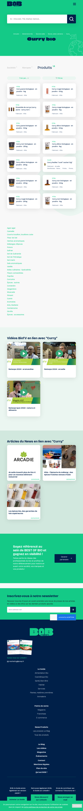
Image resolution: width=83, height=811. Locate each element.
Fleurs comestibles (15, 273)
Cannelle (10, 231)
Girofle (10, 311)
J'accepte (77, 806)
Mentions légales (41, 764)
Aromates (11, 302)
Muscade (11, 292)
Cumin (9, 298)
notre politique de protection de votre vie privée (43, 807)
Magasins (41, 710)
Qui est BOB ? (41, 772)
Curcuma (11, 279)
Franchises (41, 714)
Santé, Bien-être (41, 681)
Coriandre (11, 286)
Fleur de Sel (12, 238)
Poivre (10, 247)
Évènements (41, 756)
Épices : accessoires (15, 314)
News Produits (41, 727)
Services (41, 689)
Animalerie (41, 696)
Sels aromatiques (14, 263)
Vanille (9, 266)
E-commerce (41, 718)
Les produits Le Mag (41, 731)
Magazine (41, 752)
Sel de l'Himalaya (14, 257)
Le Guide (41, 669)
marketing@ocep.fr (16, 661)
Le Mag (41, 744)
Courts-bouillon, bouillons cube (20, 234)
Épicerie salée (40, 34)
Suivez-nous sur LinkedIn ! (17, 658)
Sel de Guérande (14, 254)
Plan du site (41, 768)
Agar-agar (11, 228)
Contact (41, 760)
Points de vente (41, 706)
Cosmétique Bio (41, 677)
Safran (10, 250)
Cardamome (12, 308)
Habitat (41, 685)
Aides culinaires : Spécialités (19, 270)
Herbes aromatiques (15, 241)
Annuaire (16, 34)
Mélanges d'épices (15, 244)
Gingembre (11, 289)
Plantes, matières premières (41, 693)
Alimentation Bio (27, 34)
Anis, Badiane (12, 305)
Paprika (10, 276)
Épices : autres (13, 282)
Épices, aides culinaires (55, 34)
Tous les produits (42, 735)
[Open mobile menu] (74, 4)
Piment (10, 295)
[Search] (71, 19)
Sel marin (11, 260)
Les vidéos (41, 748)
